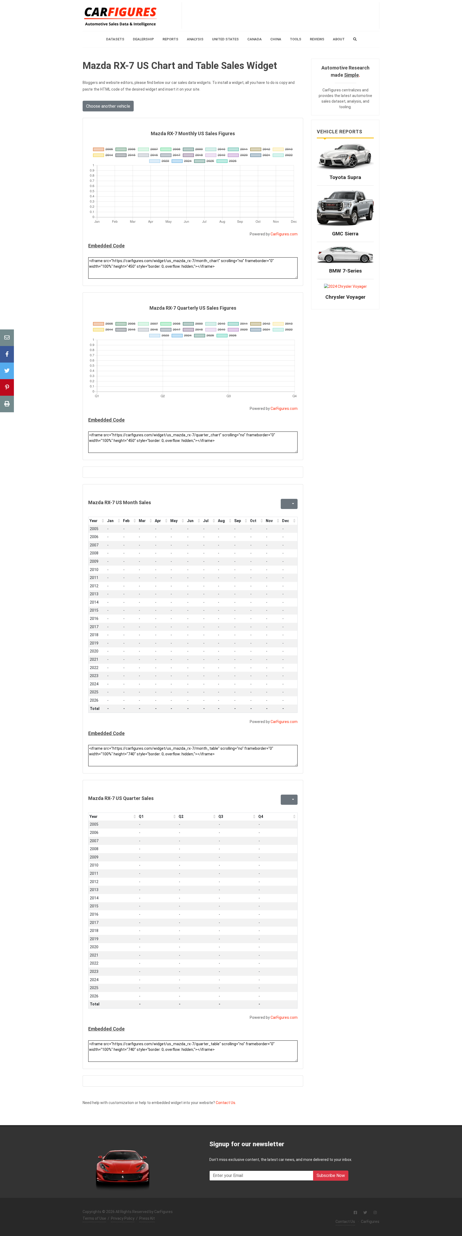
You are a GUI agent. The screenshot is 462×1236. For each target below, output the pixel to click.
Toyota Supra (345, 177)
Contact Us (345, 1221)
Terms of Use (94, 1218)
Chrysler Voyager (345, 297)
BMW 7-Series (345, 271)
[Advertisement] (280, 15)
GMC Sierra (345, 234)
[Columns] (292, 504)
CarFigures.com (284, 234)
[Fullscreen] (284, 504)
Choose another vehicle (108, 106)
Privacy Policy (122, 1218)
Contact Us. (226, 1103)
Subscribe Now (331, 1175)
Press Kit (147, 1218)
